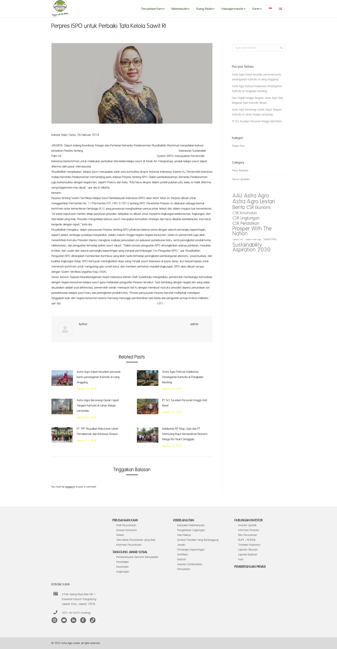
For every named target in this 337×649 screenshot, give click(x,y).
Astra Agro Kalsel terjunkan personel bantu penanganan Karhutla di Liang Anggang (98, 377)
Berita (239, 207)
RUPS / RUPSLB (247, 539)
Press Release (240, 170)
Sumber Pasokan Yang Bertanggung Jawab (198, 542)
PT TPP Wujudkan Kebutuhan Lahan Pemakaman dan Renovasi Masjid (97, 431)
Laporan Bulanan (247, 554)
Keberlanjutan (183, 520)
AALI (237, 195)
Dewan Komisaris (126, 530)
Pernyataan (183, 569)
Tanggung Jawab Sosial (130, 552)
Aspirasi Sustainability (189, 564)
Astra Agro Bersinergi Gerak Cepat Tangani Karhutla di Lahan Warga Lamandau (98, 406)
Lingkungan (122, 571)
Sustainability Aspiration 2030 (251, 247)
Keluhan (181, 559)
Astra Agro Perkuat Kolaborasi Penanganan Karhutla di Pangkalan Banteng (182, 377)
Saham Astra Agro (253, 239)
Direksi (120, 535)
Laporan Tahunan (248, 549)
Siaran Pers (238, 145)
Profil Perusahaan (126, 525)
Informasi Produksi (248, 530)
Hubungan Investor (248, 520)
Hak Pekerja (184, 535)
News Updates (241, 179)
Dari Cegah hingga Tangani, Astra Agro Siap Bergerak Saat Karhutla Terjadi (257, 100)
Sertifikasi (182, 554)
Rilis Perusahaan (247, 535)
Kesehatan (122, 566)
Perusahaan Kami (125, 520)
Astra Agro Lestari (254, 201)
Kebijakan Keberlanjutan (191, 525)
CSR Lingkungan (246, 218)
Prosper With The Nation (252, 231)
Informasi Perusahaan (129, 544)
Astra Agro (256, 195)
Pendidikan (122, 561)
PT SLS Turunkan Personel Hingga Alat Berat (184, 403)
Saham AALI (238, 239)
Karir (241, 559)
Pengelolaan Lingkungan (191, 530)
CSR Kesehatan (245, 213)
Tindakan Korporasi (249, 544)
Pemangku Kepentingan (191, 549)
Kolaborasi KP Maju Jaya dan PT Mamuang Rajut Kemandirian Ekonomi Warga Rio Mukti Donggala (185, 434)
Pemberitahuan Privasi (250, 566)
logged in (70, 486)
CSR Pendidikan (246, 223)
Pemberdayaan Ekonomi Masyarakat (137, 557)
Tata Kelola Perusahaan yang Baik (135, 539)
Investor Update (247, 525)
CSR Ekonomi (259, 207)
